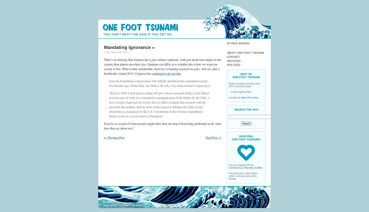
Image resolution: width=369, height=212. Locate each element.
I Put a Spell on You (242, 92)
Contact (233, 56)
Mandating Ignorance (127, 47)
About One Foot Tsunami (245, 52)
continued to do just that (166, 73)
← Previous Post (114, 137)
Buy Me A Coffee (253, 167)
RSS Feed (233, 64)
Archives (233, 60)
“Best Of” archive (249, 97)
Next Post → (213, 137)
